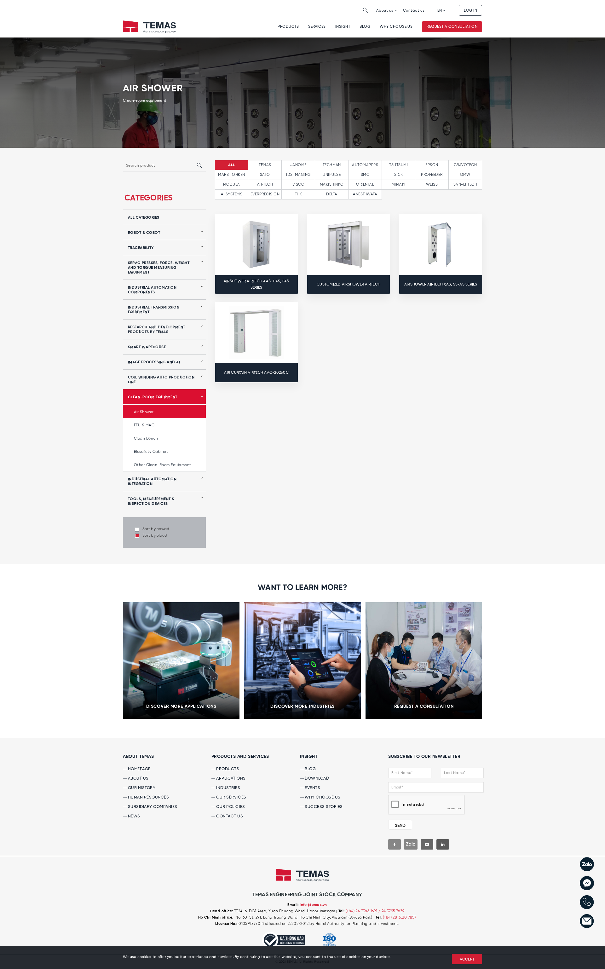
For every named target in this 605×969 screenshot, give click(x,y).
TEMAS (265, 165)
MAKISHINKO (332, 184)
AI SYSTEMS (232, 194)
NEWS (133, 816)
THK (298, 194)
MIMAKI (399, 184)
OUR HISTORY (141, 788)
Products (288, 27)
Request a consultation (452, 27)
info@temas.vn (313, 905)
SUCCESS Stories (323, 807)
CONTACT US (229, 816)
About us (385, 11)
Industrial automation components (152, 290)
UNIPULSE (332, 175)
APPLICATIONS (230, 778)
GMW (465, 175)
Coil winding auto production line (161, 380)
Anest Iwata (365, 194)
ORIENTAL (365, 184)
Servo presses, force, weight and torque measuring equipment (158, 267)
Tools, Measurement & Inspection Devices (151, 501)
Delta (331, 194)
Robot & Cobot (144, 233)
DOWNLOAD (316, 778)
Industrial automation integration (152, 481)
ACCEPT (467, 959)
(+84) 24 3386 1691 (362, 911)
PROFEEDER (431, 175)
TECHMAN (332, 165)
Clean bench (146, 438)
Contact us (414, 11)
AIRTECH (265, 184)
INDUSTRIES (227, 788)
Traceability (141, 248)
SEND (400, 825)
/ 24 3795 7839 (391, 911)
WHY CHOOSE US (396, 27)
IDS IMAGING (298, 175)
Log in (470, 11)
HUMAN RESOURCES (148, 797)
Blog (365, 27)
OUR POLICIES (230, 807)
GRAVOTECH (465, 165)
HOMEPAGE (139, 769)
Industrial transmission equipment (153, 310)
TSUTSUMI (398, 165)
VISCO (298, 184)
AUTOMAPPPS (365, 165)
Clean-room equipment (152, 397)
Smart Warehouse (147, 347)
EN (440, 11)
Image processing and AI (154, 362)
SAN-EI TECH (465, 184)
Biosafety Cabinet (151, 452)
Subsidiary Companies (152, 807)
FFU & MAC (144, 425)
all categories (143, 218)
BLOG (310, 769)
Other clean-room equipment (162, 465)
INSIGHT (342, 27)
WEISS (432, 184)
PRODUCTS (227, 769)
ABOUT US (138, 778)
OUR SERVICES (230, 797)
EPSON (431, 165)
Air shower (144, 412)
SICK (398, 175)
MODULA (231, 184)
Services (317, 27)
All (231, 165)
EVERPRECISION (265, 194)
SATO (265, 175)
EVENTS (312, 788)
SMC (365, 175)
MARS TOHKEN (231, 175)
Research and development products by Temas (156, 330)
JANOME (298, 165)
